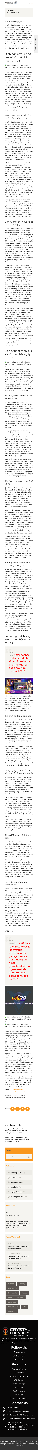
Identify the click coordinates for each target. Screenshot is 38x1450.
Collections (14, 1177)
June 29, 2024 (14, 12)
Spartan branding (29, 1444)
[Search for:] (19, 1157)
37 (7, 1213)
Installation (14, 1187)
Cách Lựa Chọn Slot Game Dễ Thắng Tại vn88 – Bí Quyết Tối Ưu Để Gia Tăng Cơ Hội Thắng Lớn (18, 1223)
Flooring (22, 1284)
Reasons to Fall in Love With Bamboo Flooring (18, 1248)
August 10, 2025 (13, 1215)
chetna (11, 11)
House (24, 1293)
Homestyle (12, 1293)
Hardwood (12, 1288)
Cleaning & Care (16, 1173)
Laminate (12, 1302)
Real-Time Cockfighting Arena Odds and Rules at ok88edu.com (17, 1138)
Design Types (15, 1182)
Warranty (12, 1311)
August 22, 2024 (13, 1141)
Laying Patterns (16, 1192)
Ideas (10, 1298)
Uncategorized (16, 1197)
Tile (24, 1307)
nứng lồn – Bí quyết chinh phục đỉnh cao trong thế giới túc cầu (16, 1129)
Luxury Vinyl (13, 1307)
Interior (20, 1298)
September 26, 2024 (15, 1133)
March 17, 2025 (13, 1228)
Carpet (11, 1284)
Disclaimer (19, 1446)
